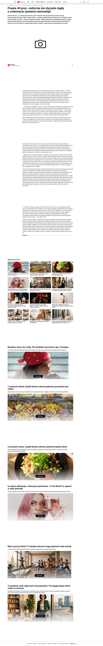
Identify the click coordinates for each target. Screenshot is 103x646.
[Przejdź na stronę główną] (15, 2)
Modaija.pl (12, 64)
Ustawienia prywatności (63, 643)
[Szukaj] (80, 2)
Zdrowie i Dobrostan (40, 1)
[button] (83, 2)
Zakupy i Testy (58, 1)
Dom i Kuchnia (50, 1)
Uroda (32, 1)
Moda (28, 1)
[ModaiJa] (22, 2)
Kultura (65, 1)
